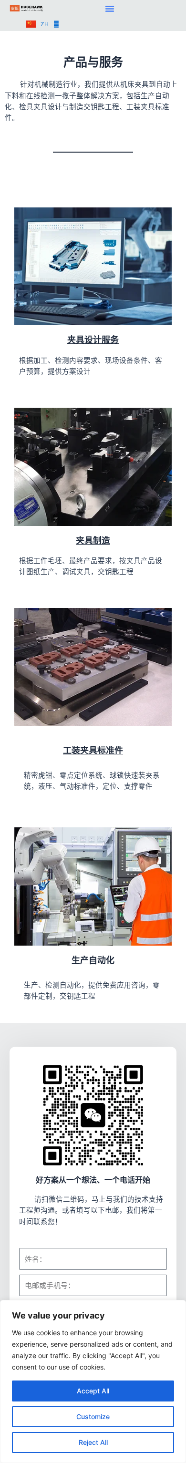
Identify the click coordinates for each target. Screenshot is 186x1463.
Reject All (93, 1442)
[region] (93, 1381)
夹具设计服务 (93, 340)
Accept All (93, 1391)
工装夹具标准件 (93, 750)
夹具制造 (93, 541)
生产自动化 (93, 960)
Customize (93, 1416)
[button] (110, 8)
